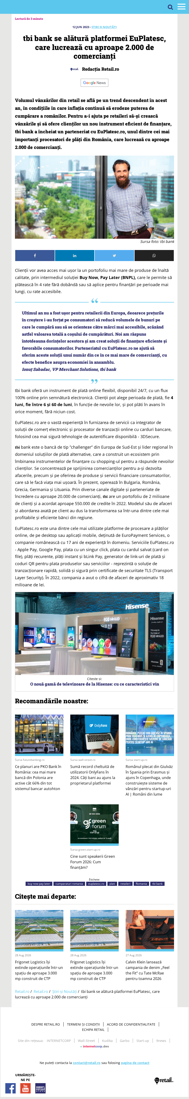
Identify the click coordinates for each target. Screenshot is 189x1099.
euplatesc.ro (96, 884)
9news (161, 1040)
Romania (141, 884)
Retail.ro (22, 991)
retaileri (125, 884)
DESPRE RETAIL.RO (45, 1024)
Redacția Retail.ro (100, 69)
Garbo (124, 1040)
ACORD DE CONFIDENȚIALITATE (131, 1024)
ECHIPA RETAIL (93, 1029)
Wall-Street (86, 1040)
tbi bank (157, 884)
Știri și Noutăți (104, 27)
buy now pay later (39, 884)
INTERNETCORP (59, 1040)
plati (112, 884)
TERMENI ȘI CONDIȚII (83, 1024)
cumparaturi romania (69, 884)
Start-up (142, 1040)
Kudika (107, 1040)
